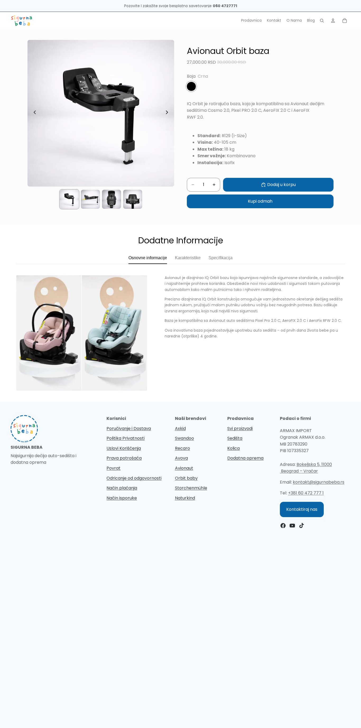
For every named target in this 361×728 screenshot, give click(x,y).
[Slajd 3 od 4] (111, 199)
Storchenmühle (191, 488)
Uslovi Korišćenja (124, 448)
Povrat (114, 468)
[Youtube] (292, 525)
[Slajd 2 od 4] (90, 199)
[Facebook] (283, 525)
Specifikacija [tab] (221, 258)
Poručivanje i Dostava (129, 428)
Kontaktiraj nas (301, 509)
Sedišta (234, 438)
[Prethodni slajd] (33, 113)
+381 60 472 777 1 (306, 493)
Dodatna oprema (245, 458)
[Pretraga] (322, 20)
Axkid (180, 428)
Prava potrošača (124, 458)
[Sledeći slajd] (168, 113)
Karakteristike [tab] (188, 258)
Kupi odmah (260, 201)
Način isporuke (122, 498)
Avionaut (184, 468)
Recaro (182, 448)
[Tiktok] (301, 525)
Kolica (233, 448)
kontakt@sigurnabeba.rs (318, 482)
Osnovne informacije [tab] (147, 258)
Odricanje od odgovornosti (134, 478)
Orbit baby (186, 478)
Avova (181, 458)
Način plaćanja (122, 488)
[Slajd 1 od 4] (69, 199)
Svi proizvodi (240, 428)
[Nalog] (333, 20)
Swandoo (184, 438)
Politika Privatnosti (126, 438)
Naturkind (185, 498)
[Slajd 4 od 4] (132, 199)
